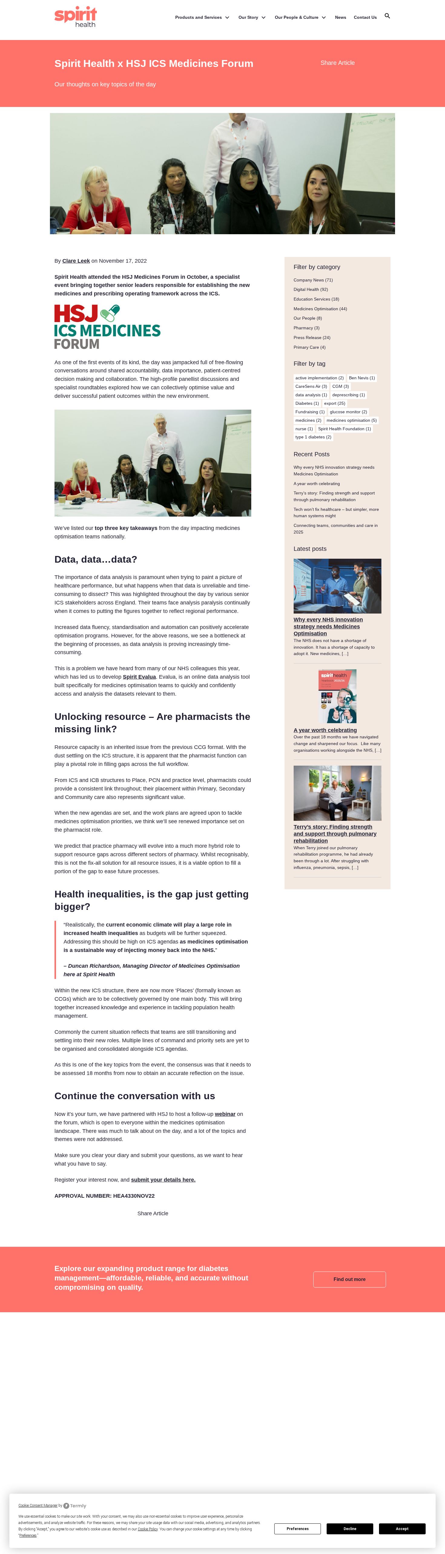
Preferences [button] (28, 1535)
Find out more (350, 1279)
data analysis (311, 394)
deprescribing (348, 394)
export (334, 403)
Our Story (248, 17)
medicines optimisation (352, 420)
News (340, 17)
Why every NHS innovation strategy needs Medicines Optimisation (328, 627)
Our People (304, 318)
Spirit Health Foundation (344, 428)
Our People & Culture (296, 17)
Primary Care (306, 347)
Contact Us (365, 17)
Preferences (298, 1529)
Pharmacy (303, 327)
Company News (309, 280)
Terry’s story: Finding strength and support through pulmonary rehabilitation (335, 834)
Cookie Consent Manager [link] (38, 1505)
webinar (225, 1114)
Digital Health (306, 289)
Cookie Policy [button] (148, 1529)
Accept (402, 1529)
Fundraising (310, 411)
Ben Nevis (362, 377)
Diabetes (307, 403)
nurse (304, 428)
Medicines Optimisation (316, 308)
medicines (308, 420)
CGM (340, 386)
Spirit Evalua (139, 677)
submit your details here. (163, 1180)
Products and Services (198, 17)
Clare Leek (76, 261)
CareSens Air (311, 386)
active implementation (319, 377)
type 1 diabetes (313, 436)
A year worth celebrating (317, 483)
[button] (387, 17)
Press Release (307, 337)
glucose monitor (348, 411)
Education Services (312, 299)
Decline (350, 1529)
